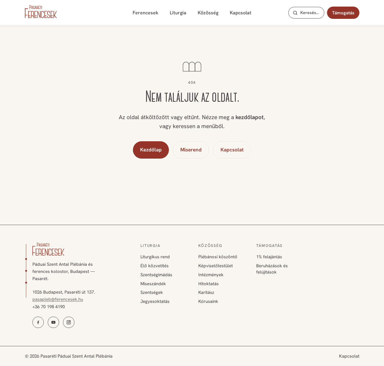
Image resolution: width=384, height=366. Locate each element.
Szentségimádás (156, 275)
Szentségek (151, 292)
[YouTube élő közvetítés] (53, 322)
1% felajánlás (269, 257)
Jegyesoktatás (155, 301)
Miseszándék (153, 284)
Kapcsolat (240, 13)
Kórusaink (208, 301)
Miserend (191, 149)
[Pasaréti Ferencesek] (41, 11)
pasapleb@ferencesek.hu (57, 299)
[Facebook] (38, 322)
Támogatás (343, 13)
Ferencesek (145, 13)
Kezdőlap (151, 149)
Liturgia (178, 13)
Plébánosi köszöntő (217, 257)
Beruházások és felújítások (272, 269)
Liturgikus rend (155, 257)
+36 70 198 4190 (48, 307)
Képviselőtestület (215, 266)
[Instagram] (68, 322)
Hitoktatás (208, 284)
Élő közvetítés (154, 266)
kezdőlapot (250, 117)
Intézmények (211, 275)
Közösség (208, 13)
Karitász (206, 292)
